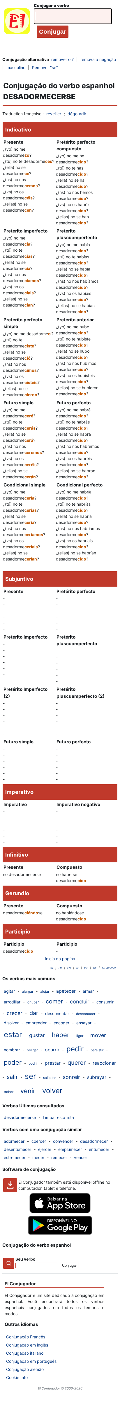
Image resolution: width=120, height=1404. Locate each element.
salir (12, 1076)
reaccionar (104, 1063)
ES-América (109, 967)
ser (30, 1076)
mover (98, 1035)
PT (86, 967)
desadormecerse (20, 1117)
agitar (9, 991)
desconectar (57, 1013)
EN (69, 967)
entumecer (99, 1149)
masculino (15, 67)
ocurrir (52, 1049)
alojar (44, 991)
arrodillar (12, 1001)
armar (88, 991)
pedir (75, 1049)
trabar (8, 1092)
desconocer (85, 1014)
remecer (59, 1157)
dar (33, 1013)
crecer (14, 1013)
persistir (97, 1050)
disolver (11, 1022)
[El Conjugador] (16, 22)
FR (60, 967)
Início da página (60, 958)
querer (77, 1062)
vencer (80, 1157)
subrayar (96, 1077)
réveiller (53, 113)
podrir (33, 1063)
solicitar (49, 1077)
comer (54, 1001)
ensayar (83, 1022)
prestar (53, 1063)
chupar (33, 1002)
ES (51, 967)
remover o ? (62, 59)
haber (60, 1035)
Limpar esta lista (58, 1117)
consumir (105, 1001)
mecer (38, 1157)
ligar (79, 1036)
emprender (36, 1022)
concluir (79, 1002)
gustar (37, 1035)
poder (13, 1062)
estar (13, 1034)
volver (52, 1090)
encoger (61, 1022)
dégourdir (77, 113)
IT (77, 967)
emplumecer (70, 1149)
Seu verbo (25, 1259)
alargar (27, 991)
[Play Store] (60, 1233)
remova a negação (98, 59)
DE (94, 967)
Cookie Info (17, 1377)
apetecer (66, 991)
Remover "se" (45, 67)
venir (27, 1091)
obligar (32, 1050)
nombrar (12, 1049)
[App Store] (60, 1211)
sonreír (71, 1077)
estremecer (14, 1157)
